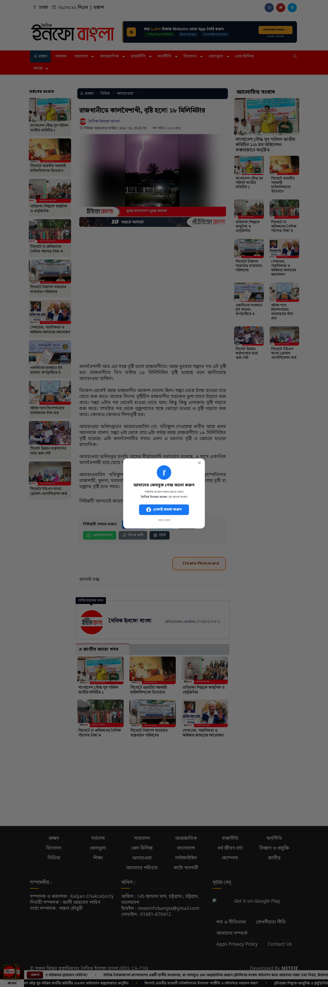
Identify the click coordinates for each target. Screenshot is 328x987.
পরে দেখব (164, 520)
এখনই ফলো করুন (167, 509)
